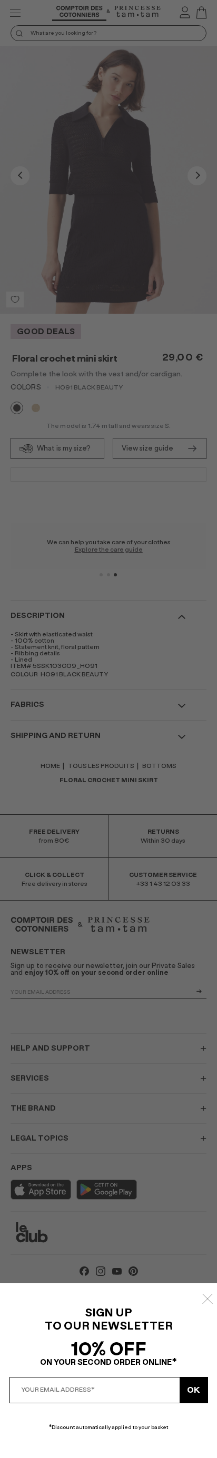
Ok (193, 1390)
